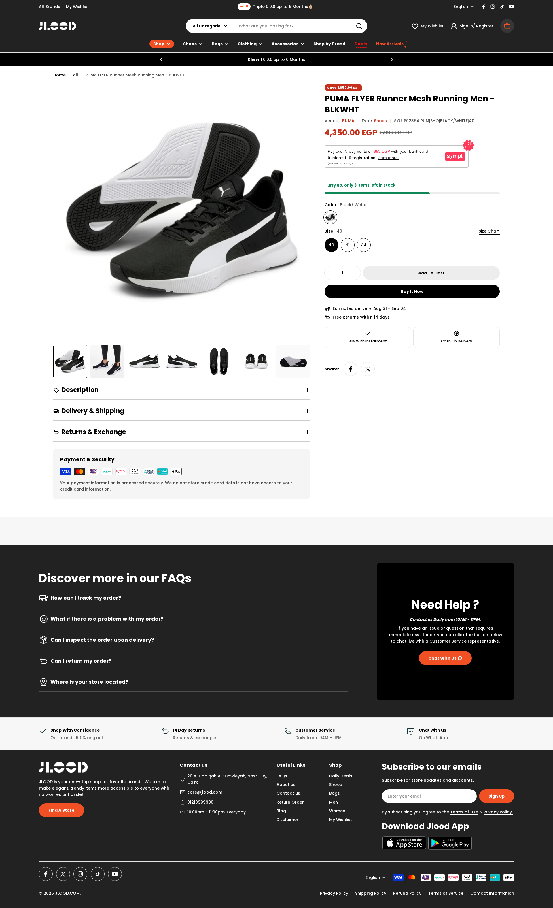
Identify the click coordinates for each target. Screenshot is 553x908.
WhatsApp (437, 738)
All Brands (49, 7)
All (75, 75)
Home (59, 75)
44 (364, 245)
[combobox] (276, 26)
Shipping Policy (370, 893)
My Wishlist (77, 7)
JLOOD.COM (67, 893)
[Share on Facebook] (350, 369)
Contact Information (492, 893)
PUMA (348, 121)
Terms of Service (445, 893)
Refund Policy (407, 893)
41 (347, 245)
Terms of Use (464, 812)
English (461, 7)
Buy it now (412, 291)
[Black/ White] (330, 217)
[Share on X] (368, 369)
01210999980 (200, 802)
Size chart (489, 231)
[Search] (359, 25)
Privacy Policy (334, 893)
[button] (161, 59)
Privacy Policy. (498, 812)
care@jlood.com (204, 792)
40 (331, 245)
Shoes (380, 121)
